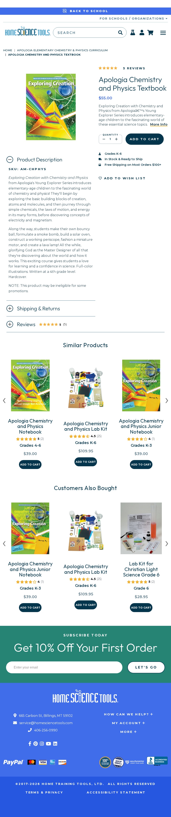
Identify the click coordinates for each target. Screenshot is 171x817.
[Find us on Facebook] (29, 744)
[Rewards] (133, 34)
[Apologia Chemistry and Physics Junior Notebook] (141, 387)
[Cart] (150, 32)
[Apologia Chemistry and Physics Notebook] (30, 387)
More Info (158, 124)
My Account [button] (126, 723)
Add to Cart (30, 464)
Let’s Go (146, 667)
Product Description (39, 159)
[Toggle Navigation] (163, 32)
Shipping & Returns (38, 308)
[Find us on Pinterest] (35, 744)
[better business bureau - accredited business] (157, 762)
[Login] (142, 34)
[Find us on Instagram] (42, 744)
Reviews (45, 324)
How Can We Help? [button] (126, 714)
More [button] (126, 732)
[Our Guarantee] (105, 762)
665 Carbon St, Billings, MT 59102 (45, 716)
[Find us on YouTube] (48, 744)
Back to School (88, 11)
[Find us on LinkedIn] (55, 744)
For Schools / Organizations (133, 18)
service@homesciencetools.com (46, 723)
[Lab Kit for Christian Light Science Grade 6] (141, 530)
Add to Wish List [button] (124, 178)
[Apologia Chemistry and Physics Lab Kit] (85, 390)
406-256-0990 (45, 730)
